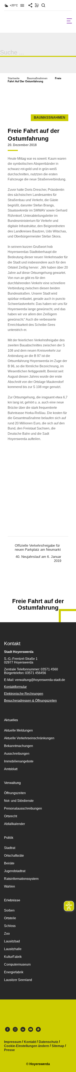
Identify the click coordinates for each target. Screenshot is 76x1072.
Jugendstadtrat (14, 871)
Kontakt (30, 1042)
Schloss (10, 926)
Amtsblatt (10, 769)
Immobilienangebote (18, 761)
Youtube (30, 1030)
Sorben (9, 910)
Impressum (12, 1042)
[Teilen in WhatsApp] (64, 148)
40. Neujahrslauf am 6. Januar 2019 (38, 559)
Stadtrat (9, 848)
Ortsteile (10, 918)
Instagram (15, 1030)
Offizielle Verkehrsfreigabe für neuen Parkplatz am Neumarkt (38, 548)
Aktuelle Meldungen (18, 730)
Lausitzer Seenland (18, 980)
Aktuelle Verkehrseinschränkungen (29, 738)
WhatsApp (38, 1030)
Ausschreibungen (16, 753)
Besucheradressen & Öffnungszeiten (30, 700)
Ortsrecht (10, 816)
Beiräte (9, 863)
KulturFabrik (13, 956)
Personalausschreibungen (23, 808)
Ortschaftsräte (14, 855)
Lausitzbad (12, 941)
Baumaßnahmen (37, 78)
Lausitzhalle (12, 949)
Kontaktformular (15, 686)
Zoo (7, 933)
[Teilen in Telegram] (72, 146)
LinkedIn (22, 1030)
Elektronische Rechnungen (23, 693)
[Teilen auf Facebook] (48, 148)
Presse (9, 1050)
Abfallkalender (14, 824)
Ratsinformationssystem (21, 878)
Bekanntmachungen (18, 746)
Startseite (13, 78)
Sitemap (58, 1046)
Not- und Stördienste (19, 800)
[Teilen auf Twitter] (56, 148)
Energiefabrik (13, 972)
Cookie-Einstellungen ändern (26, 1046)
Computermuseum (17, 964)
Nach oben (38, 591)
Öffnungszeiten (15, 793)
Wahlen (9, 886)
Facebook (7, 1030)
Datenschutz (48, 1042)
